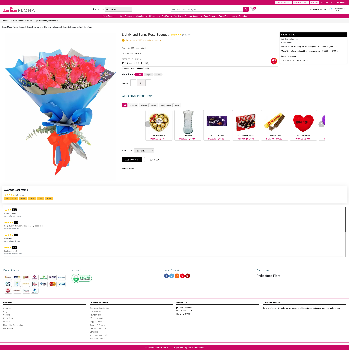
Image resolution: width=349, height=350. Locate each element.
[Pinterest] (182, 276)
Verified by (76, 270)
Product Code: (131, 53)
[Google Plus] (187, 276)
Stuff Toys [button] (166, 16)
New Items (314, 2)
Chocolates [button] (140, 16)
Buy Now (154, 159)
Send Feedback (185, 307)
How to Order (95, 314)
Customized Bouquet (318, 9)
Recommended (283, 2)
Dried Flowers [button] (209, 16)
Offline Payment (96, 318)
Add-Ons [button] (177, 16)
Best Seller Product (300, 2)
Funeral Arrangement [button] (227, 16)
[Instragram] (177, 276)
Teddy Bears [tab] (165, 105)
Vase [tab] (177, 105)
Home (4, 20)
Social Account (171, 270)
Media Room (8, 318)
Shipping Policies (97, 321)
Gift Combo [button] (153, 16)
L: (285, 60)
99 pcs (158, 74)
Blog (5, 311)
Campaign (94, 332)
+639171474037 (188, 311)
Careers (6, 314)
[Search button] (246, 9)
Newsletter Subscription (13, 325)
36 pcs (148, 74)
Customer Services (272, 302)
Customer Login (96, 311)
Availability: (134, 48)
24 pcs (138, 74)
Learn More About (99, 302)
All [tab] (125, 105)
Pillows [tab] (144, 105)
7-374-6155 (185, 314)
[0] (252, 9)
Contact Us (181, 302)
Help (344, 2)
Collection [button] (243, 16)
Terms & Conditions (98, 328)
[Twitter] (171, 276)
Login (325, 2)
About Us (7, 308)
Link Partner (8, 328)
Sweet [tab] (153, 105)
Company (7, 302)
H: (304, 60)
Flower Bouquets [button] (109, 16)
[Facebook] (166, 276)
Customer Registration (99, 308)
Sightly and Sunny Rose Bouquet (46, 20)
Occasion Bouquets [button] (192, 16)
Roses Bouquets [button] (126, 16)
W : (294, 60)
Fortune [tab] (133, 105)
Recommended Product (100, 335)
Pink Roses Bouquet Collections (20, 20)
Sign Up (335, 2)
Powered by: (262, 270)
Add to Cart (131, 159)
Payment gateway (12, 270)
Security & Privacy (97, 325)
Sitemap (6, 321)
